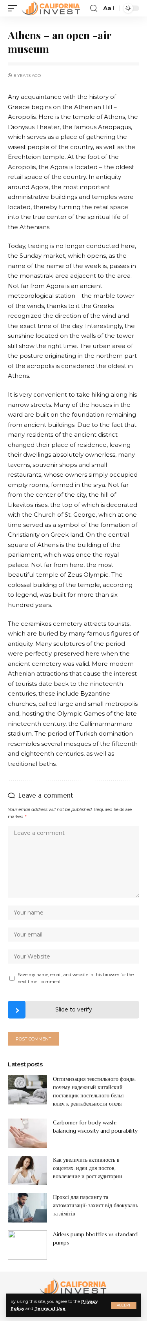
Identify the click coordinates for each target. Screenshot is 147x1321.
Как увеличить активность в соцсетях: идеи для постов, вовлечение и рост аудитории (87, 1168)
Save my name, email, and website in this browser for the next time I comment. (76, 978)
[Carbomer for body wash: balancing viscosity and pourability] (27, 1133)
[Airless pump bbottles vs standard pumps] (27, 1245)
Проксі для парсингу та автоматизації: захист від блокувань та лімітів (95, 1205)
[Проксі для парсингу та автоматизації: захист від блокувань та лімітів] (27, 1208)
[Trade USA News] (51, 8)
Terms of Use (49, 1308)
